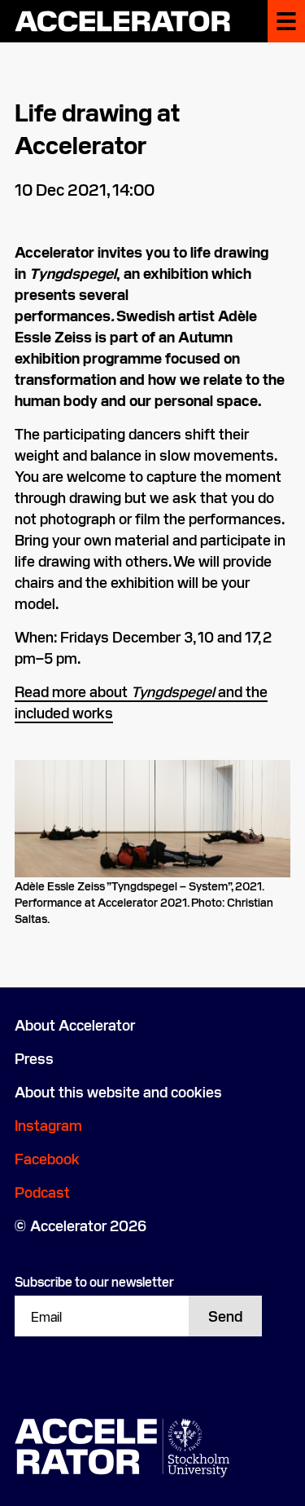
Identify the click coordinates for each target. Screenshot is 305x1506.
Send (225, 1315)
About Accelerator (75, 1024)
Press (34, 1058)
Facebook (47, 1158)
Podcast (42, 1191)
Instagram (48, 1124)
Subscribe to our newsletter (94, 1281)
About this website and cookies (118, 1091)
